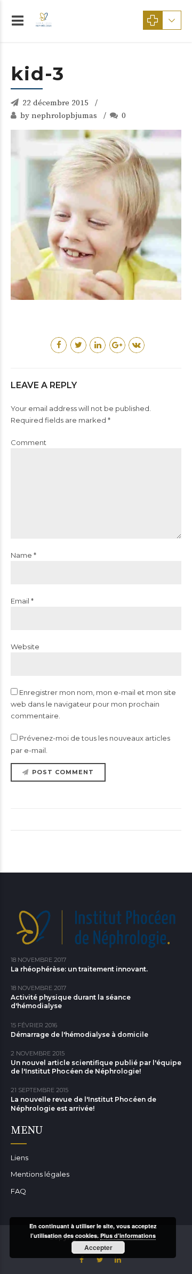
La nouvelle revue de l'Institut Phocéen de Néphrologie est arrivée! (83, 1103)
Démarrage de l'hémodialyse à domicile (79, 1034)
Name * (23, 555)
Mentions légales (40, 1174)
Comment (28, 442)
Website (25, 646)
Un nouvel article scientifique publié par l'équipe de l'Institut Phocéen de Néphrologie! (96, 1067)
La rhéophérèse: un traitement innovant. (79, 969)
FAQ (18, 1191)
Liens (19, 1157)
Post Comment (63, 772)
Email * (22, 601)
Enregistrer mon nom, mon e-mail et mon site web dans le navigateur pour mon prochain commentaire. (93, 704)
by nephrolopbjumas (58, 116)
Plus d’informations (128, 1235)
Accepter (98, 1247)
